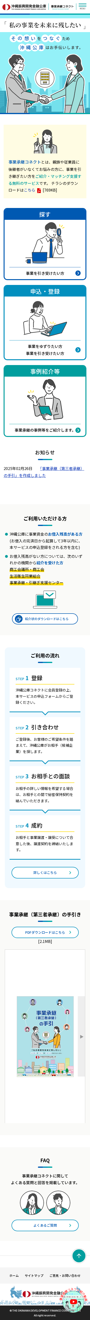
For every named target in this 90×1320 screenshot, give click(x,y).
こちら (29, 190)
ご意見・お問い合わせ (65, 1275)
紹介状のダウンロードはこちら (47, 618)
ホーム (14, 1275)
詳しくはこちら (45, 872)
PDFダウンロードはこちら (45, 932)
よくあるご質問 (45, 1225)
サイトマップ (34, 1275)
